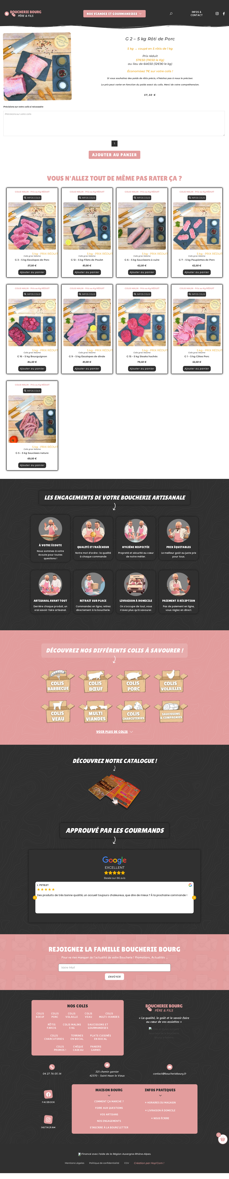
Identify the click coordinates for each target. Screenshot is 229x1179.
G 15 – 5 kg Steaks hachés (142, 356)
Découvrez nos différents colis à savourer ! (114, 650)
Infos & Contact (197, 13)
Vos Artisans (109, 1114)
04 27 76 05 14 (52, 1073)
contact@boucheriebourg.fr (169, 1073)
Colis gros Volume (32, 256)
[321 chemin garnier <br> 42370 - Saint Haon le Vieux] (107, 1065)
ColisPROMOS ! (60, 1048)
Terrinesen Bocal (77, 1037)
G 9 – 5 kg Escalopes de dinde (87, 356)
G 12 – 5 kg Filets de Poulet (87, 259)
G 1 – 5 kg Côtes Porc (196, 356)
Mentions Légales (74, 1163)
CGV (126, 1163)
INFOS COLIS (33, 197)
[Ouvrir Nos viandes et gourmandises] (140, 13)
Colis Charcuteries (54, 1037)
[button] (35, 897)
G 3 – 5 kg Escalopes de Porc (32, 259)
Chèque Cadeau (78, 1048)
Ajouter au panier (114, 154)
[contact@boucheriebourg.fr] (170, 1067)
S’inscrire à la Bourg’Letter (109, 1127)
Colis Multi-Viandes (109, 1015)
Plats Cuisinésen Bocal (100, 1037)
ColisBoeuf (40, 1015)
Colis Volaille (71, 1015)
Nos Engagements (109, 1121)
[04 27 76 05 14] (52, 1067)
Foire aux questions (109, 1107)
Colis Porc (55, 1015)
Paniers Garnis (95, 1048)
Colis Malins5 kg (72, 1026)
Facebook (48, 1102)
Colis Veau (88, 1015)
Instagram (48, 1127)
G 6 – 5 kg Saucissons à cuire (142, 259)
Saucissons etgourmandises (98, 1026)
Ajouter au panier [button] (32, 272)
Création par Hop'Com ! (149, 1163)
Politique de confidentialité (104, 1163)
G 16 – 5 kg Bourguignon (32, 356)
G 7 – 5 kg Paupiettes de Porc (197, 259)
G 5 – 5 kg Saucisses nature (32, 452)
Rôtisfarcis (51, 1026)
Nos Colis (77, 1006)
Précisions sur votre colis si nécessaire (23, 106)
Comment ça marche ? (109, 1101)
